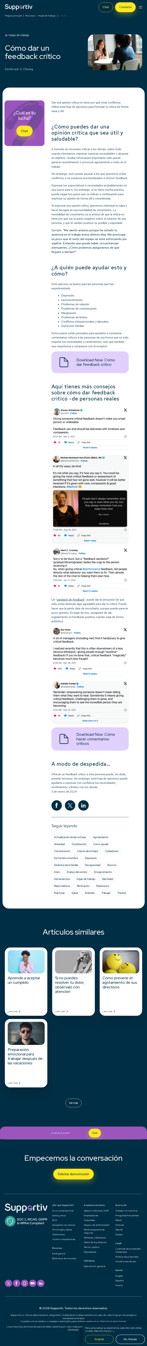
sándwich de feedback (70, 600)
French (119, 1285)
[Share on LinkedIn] (83, 805)
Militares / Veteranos (95, 1237)
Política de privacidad (126, 1256)
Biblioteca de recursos (64, 1258)
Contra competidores (63, 1239)
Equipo (119, 1234)
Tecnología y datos (62, 1229)
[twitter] (8, 1283)
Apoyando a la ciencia (63, 1224)
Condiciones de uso (125, 1261)
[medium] (32, 1283)
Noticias (119, 1224)
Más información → (104, 1330)
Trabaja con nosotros (126, 1210)
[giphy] (24, 1283)
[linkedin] (40, 1283)
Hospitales (89, 1220)
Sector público (92, 1247)
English (119, 1275)
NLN (54, 1220)
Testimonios (58, 1234)
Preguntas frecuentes (127, 1215)
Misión (118, 1220)
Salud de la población (95, 1242)
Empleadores (91, 1215)
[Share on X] (70, 805)
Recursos (30, 16)
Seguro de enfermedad (96, 1224)
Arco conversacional (63, 1210)
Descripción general (94, 1266)
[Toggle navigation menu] (140, 7)
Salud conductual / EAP (96, 1210)
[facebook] (16, 1283)
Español (119, 1280)
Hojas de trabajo (47, 16)
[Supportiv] (18, 7)
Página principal (13, 16)
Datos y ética (59, 1215)
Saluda (119, 1229)
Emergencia (58, 1253)
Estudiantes (90, 1251)
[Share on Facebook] (56, 805)
